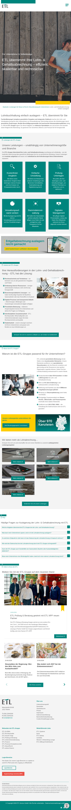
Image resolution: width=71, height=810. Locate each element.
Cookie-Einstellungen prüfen (45, 719)
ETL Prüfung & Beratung (9, 737)
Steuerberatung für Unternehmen (39, 107)
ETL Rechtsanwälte (8, 733)
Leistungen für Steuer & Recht (19, 107)
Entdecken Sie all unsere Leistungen (35, 503)
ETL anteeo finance (8, 748)
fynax (38, 733)
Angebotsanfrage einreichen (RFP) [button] (13, 773)
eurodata (39, 737)
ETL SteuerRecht (7, 746)
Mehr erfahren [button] (17, 462)
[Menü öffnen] (67, 5)
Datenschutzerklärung (43, 715)
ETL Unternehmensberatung (10, 740)
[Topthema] (35, 589)
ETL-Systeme (41, 731)
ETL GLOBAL (6, 731)
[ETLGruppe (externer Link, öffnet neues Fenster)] (62, 808)
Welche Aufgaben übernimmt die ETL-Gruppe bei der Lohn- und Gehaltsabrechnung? (28, 527)
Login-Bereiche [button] (8, 768)
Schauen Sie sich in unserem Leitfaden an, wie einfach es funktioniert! (35, 334)
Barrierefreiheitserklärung (44, 717)
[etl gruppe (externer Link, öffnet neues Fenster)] (65, 808)
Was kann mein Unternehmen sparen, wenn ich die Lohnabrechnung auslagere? (26, 533)
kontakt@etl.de (8, 718)
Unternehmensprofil (43, 704)
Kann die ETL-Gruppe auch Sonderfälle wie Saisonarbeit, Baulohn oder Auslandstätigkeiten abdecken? (30, 550)
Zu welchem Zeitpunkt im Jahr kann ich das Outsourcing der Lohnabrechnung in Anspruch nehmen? (32, 538)
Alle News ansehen (35, 685)
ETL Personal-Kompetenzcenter (12, 744)
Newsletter (40, 706)
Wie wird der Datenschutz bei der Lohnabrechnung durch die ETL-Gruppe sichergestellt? (29, 543)
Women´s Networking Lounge (46, 740)
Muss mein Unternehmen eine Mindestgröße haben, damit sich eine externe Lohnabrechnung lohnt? (32, 556)
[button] (6, 684)
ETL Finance (6, 742)
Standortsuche (41, 708)
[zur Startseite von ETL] (5, 6)
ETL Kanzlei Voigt (7, 735)
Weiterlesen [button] (60, 636)
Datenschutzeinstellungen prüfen (55, 803)
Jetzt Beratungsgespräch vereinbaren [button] (15, 425)
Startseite (5, 107)
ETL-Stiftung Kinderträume (45, 742)
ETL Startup (40, 735)
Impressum (40, 712)
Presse (39, 710)
